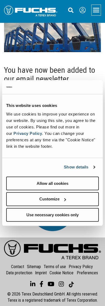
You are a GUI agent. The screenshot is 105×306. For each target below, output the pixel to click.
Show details (76, 167)
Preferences (87, 272)
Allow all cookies (52, 183)
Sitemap (34, 266)
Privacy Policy (27, 133)
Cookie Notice (62, 272)
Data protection (19, 272)
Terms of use (55, 266)
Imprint (41, 272)
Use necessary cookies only (52, 215)
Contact (17, 266)
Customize (49, 199)
